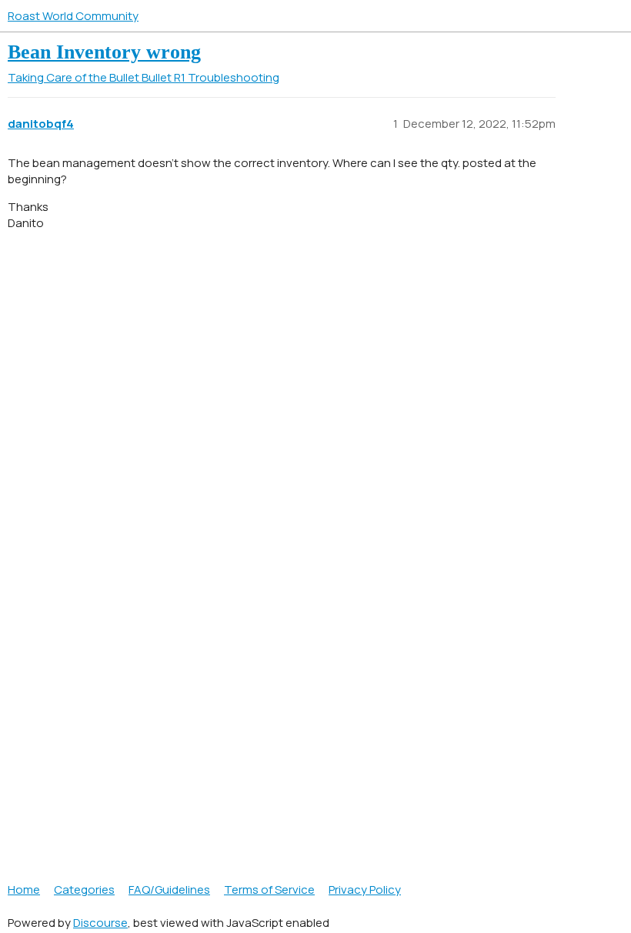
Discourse (100, 923)
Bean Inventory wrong (104, 52)
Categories (84, 889)
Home (24, 889)
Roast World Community (73, 16)
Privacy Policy (365, 889)
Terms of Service (269, 889)
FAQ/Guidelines (169, 889)
